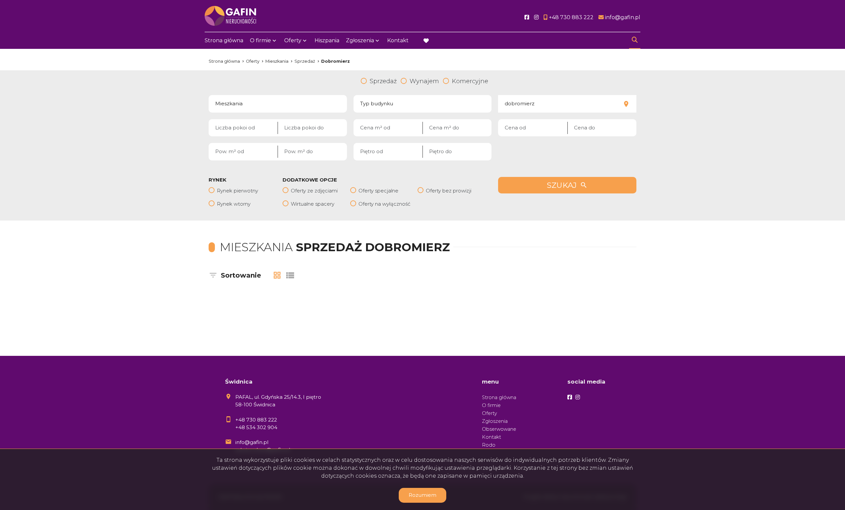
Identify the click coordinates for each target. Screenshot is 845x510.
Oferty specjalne (378, 190)
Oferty (292, 40)
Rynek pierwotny (237, 190)
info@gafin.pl (251, 442)
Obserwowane (499, 429)
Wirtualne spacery (312, 204)
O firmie (491, 405)
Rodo (488, 445)
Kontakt (398, 40)
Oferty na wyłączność (384, 204)
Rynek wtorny (234, 204)
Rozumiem (422, 495)
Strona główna (224, 40)
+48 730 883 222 (256, 420)
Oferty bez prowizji (448, 190)
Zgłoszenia (495, 421)
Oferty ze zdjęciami (314, 190)
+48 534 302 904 (256, 427)
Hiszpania (327, 40)
